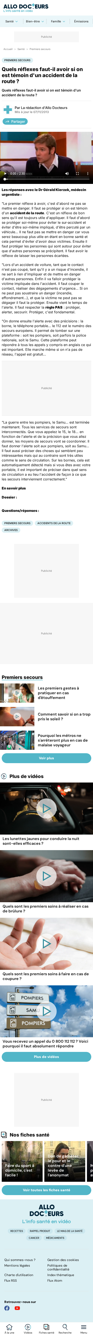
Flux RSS (10, 1280)
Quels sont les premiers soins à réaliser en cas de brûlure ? (45, 909)
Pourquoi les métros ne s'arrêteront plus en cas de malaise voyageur (63, 740)
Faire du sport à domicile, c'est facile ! (19, 1170)
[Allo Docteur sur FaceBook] (7, 1308)
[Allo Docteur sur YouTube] (17, 1308)
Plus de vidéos (27, 776)
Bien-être (33, 21)
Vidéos (28, 1332)
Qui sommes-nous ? (19, 1260)
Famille (56, 21)
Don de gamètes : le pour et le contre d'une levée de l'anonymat (64, 1165)
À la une (9, 1332)
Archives (11, 530)
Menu (83, 1332)
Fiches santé (46, 1332)
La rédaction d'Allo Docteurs (44, 108)
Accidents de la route (54, 523)
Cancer (34, 1238)
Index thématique (60, 1275)
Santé (9, 21)
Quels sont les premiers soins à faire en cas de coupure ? (46, 976)
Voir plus (46, 758)
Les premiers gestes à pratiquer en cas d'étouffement (58, 693)
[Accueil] (46, 1214)
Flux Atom (54, 1280)
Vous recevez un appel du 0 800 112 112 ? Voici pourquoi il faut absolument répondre (45, 1044)
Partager (18, 121)
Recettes (16, 1231)
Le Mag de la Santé (70, 1231)
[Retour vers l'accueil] (46, 7)
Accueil (8, 49)
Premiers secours (40, 49)
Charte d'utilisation (18, 1275)
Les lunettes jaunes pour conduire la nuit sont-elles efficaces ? (41, 841)
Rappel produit (40, 1231)
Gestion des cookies (63, 1260)
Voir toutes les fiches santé (46, 1190)
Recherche (65, 1332)
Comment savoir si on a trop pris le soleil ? (64, 717)
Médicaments (55, 1238)
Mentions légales (17, 1265)
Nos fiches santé (29, 1135)
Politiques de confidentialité (58, 1267)
